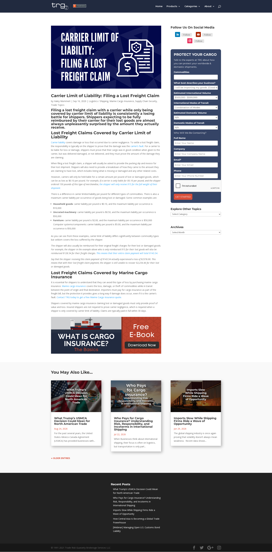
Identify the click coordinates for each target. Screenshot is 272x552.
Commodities (181, 72)
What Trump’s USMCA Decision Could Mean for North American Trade (72, 421)
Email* (177, 159)
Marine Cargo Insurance (122, 101)
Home (159, 6)
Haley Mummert (62, 101)
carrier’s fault (137, 146)
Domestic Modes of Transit (189, 123)
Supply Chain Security (146, 101)
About (208, 6)
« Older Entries (60, 458)
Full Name (180, 138)
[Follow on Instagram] (189, 40)
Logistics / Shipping (98, 101)
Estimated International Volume (192, 93)
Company (179, 148)
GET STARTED (183, 196)
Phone (177, 170)
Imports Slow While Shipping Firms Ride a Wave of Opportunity (195, 421)
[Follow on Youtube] (198, 34)
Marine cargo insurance (74, 286)
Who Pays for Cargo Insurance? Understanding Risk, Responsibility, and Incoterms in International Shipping (133, 423)
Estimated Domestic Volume (190, 112)
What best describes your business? (194, 83)
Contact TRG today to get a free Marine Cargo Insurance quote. (89, 297)
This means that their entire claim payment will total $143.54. (127, 253)
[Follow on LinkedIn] (177, 34)
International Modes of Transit (191, 103)
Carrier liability (58, 142)
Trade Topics (57, 104)
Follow (186, 34)
